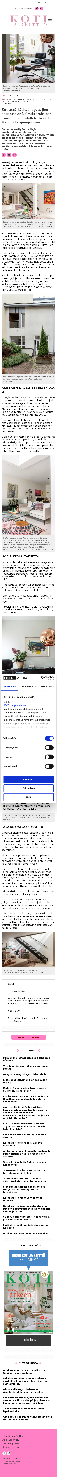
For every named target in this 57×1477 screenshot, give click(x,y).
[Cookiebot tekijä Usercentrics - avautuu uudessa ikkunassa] (41, 678)
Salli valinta (28, 788)
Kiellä (28, 797)
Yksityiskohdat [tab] (28, 686)
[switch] (49, 747)
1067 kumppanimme (14, 705)
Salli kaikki (28, 779)
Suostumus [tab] (9, 686)
